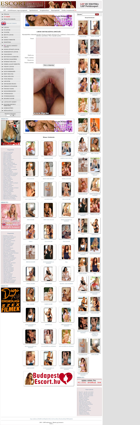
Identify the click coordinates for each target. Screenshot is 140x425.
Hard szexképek (7, 180)
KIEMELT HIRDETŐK (9, 39)
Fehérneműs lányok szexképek (10, 173)
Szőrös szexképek (7, 266)
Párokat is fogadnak (10, 86)
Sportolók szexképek (8, 260)
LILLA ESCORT (48, 241)
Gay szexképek (6, 176)
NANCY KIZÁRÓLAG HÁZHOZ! (66, 220)
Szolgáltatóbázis (44, 10)
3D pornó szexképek (8, 152)
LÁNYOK (6, 27)
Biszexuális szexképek (8, 159)
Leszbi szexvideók (83, 405)
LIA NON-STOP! (48, 199)
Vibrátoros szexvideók (84, 414)
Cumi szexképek (7, 168)
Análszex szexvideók (84, 396)
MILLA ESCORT (66, 199)
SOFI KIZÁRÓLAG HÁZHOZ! (66, 346)
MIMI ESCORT (30, 178)
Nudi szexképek (7, 241)
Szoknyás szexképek (8, 265)
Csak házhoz (8, 54)
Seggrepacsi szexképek (8, 255)
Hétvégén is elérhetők (11, 56)
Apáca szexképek (7, 155)
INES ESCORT (66, 241)
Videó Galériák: (89, 389)
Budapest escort (9, 98)
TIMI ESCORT (66, 304)
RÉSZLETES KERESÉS (9, 19)
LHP (4, 10)
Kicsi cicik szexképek (8, 189)
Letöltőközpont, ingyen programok (17, 10)
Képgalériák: (10, 149)
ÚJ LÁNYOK (7, 30)
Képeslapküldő (55, 10)
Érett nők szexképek (8, 171)
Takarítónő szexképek (8, 267)
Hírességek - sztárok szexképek (10, 182)
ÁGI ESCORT (48, 283)
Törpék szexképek (7, 275)
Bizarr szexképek (7, 160)
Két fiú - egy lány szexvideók (86, 393)
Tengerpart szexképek (8, 269)
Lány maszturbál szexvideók (86, 404)
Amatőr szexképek (7, 153)
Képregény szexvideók (84, 401)
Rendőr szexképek (7, 254)
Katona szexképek (7, 186)
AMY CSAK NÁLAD (48, 219)
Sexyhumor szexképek (8, 256)
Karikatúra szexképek (8, 185)
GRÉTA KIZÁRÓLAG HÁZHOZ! (66, 325)
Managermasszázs (10, 91)
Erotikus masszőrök (10, 59)
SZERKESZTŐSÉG (8, 108)
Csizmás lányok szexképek (9, 166)
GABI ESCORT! (30, 368)
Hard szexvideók (83, 400)
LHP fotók (7, 81)
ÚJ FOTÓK (6, 32)
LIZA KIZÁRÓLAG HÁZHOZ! (48, 346)
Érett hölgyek (8, 74)
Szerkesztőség (62, 418)
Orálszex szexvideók (84, 406)
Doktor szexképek (7, 170)
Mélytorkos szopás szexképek (10, 196)
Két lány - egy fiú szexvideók (86, 395)
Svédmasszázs (8, 93)
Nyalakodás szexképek (8, 243)
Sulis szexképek (7, 261)
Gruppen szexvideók (84, 399)
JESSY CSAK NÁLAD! (48, 178)
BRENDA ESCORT (30, 262)
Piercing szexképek (7, 245)
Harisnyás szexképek (8, 181)
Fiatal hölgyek (9, 76)
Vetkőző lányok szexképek (9, 280)
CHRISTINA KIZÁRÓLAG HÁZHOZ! (66, 368)
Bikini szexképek (7, 158)
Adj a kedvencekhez (53, 418)
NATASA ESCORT (48, 158)
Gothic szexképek (7, 178)
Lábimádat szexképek (8, 191)
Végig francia (8, 78)
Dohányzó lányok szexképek (10, 169)
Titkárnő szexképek (8, 273)
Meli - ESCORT (30, 304)
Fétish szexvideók (83, 398)
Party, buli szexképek (8, 244)
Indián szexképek (7, 184)
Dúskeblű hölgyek (10, 61)
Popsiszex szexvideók (84, 409)
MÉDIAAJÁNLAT (8, 110)
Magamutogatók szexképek (9, 195)
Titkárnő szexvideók (84, 412)
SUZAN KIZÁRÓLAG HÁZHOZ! (48, 262)
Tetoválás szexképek (8, 271)
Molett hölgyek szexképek (9, 237)
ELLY (83, 234)
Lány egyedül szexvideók (85, 403)
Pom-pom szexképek (8, 248)
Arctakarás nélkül (10, 83)
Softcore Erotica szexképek (9, 257)
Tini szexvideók (83, 411)
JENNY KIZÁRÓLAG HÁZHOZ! (30, 325)
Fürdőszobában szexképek (9, 175)
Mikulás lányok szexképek (9, 198)
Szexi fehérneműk (9, 71)
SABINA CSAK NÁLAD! (66, 158)
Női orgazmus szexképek (9, 240)
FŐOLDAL (6, 14)
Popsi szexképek (7, 249)
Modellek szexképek (8, 235)
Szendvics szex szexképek (9, 262)
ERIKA (30, 241)
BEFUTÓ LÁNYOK (8, 34)
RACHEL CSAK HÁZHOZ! (66, 283)
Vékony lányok (9, 66)
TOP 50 (6, 37)
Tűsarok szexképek (7, 278)
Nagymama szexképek (8, 238)
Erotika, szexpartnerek (68, 10)
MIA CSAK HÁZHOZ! (95, 253)
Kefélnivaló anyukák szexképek (10, 187)
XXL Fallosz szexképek (8, 282)
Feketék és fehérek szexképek (10, 174)
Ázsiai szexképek (7, 157)
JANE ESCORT (30, 219)
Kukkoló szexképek (8, 190)
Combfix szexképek (8, 165)
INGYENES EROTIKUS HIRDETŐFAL (10, 105)
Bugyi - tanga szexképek (9, 163)
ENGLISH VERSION (11, 23)
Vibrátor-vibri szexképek (9, 281)
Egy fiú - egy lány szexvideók (86, 392)
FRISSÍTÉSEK (7, 42)
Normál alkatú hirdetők (12, 64)
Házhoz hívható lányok (11, 49)
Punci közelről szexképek (9, 251)
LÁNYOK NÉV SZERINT (10, 102)
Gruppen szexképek (8, 179)
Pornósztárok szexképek (9, 250)
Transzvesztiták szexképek (9, 277)
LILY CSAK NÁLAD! (30, 199)
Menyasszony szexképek (9, 197)
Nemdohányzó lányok (11, 51)
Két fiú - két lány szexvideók (86, 394)
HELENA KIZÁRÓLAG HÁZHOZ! (30, 347)
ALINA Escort (48, 324)
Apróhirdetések (33, 10)
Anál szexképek (7, 154)
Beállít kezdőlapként (43, 418)
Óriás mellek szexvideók (85, 408)
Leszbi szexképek (7, 194)
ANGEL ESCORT (30, 283)
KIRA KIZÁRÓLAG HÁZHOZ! (30, 158)
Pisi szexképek (6, 246)
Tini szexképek (6, 272)
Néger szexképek (7, 239)
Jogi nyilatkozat (34, 418)
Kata (66, 262)
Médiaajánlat (70, 418)
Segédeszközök (9, 69)
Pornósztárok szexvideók (85, 410)
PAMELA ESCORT (66, 178)
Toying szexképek (7, 276)
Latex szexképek (7, 192)
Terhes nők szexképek (8, 270)
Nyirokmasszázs (9, 96)
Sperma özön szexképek (9, 259)
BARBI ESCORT (48, 304)
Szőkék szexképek (7, 264)
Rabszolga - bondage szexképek (10, 253)
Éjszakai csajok (9, 88)
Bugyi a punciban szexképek (10, 164)
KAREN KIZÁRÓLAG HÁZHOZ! (48, 368)
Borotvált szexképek (8, 162)
